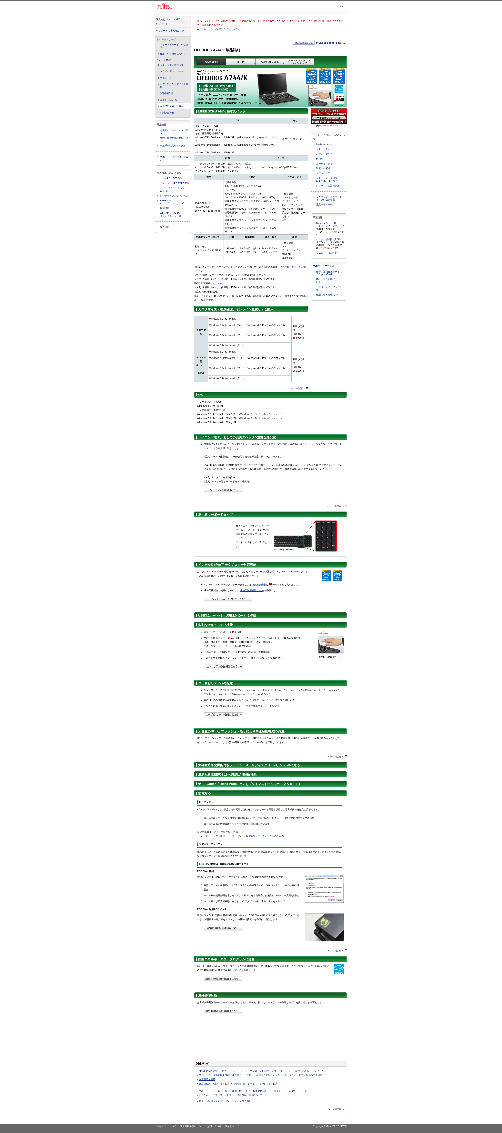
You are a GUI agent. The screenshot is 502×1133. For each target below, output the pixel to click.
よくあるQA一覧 (168, 100)
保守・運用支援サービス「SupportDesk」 (329, 273)
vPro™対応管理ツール (252, 590)
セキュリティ (323, 149)
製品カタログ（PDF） (328, 223)
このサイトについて (165, 1126)
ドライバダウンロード (172, 71)
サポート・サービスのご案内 (174, 46)
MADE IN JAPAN (208, 1071)
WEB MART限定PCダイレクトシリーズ (170, 214)
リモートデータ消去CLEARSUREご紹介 (327, 179)
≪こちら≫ (219, 283)
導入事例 (164, 227)
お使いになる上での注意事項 (174, 86)
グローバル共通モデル (328, 185)
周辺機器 (164, 208)
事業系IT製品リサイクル (173, 145)
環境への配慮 (323, 168)
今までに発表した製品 (172, 106)
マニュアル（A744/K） (328, 252)
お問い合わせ (167, 112)
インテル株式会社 (259, 584)
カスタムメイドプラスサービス (215, 1095)
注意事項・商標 (324, 204)
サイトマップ (232, 1126)
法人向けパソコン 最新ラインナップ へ (220, 29)
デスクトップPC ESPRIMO (174, 183)
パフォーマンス (324, 154)
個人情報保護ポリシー (191, 1126)
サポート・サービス (323, 265)
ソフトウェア (323, 173)
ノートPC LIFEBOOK (171, 178)
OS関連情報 (166, 93)
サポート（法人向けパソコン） (172, 32)
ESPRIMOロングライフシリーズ (172, 202)
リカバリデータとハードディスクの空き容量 (330, 198)
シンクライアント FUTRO (173, 195)
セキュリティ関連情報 (172, 65)
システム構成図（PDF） (329, 239)
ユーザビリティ (324, 163)
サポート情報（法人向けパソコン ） (218, 1101)
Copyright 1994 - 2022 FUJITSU (330, 1126)
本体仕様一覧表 (288, 266)
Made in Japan (324, 144)
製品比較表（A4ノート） (212, 1084)
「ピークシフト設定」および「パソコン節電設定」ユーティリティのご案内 (244, 836)
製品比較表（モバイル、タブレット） (253, 1084)
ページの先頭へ (296, 388)
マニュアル (166, 78)
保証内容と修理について (173, 53)
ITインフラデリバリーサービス (290, 1091)
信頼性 (319, 158)
